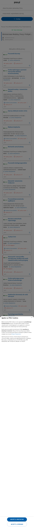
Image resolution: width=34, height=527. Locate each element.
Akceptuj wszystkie (17, 519)
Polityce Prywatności (16, 334)
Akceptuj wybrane (17, 524)
